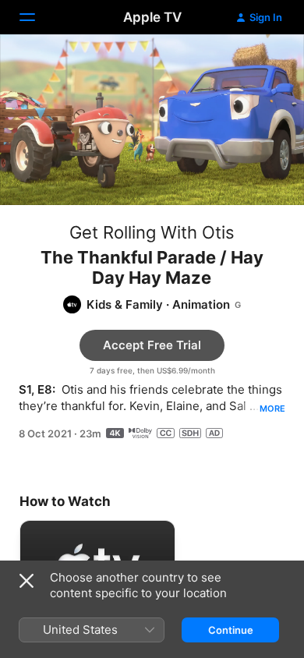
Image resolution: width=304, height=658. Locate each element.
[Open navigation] (36, 17)
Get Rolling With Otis (152, 232)
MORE (272, 408)
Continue (230, 630)
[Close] (26, 581)
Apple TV (152, 17)
